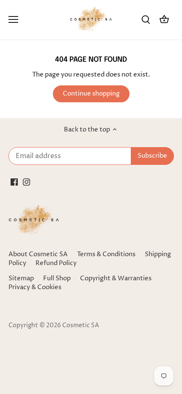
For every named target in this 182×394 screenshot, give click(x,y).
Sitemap (21, 278)
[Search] (145, 19)
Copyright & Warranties (116, 278)
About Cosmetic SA (38, 254)
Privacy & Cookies (34, 287)
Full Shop (57, 278)
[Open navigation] (13, 19)
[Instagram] (26, 181)
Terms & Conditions (106, 254)
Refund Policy (56, 263)
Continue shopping (91, 93)
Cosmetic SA (80, 325)
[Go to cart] (164, 19)
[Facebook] (14, 181)
